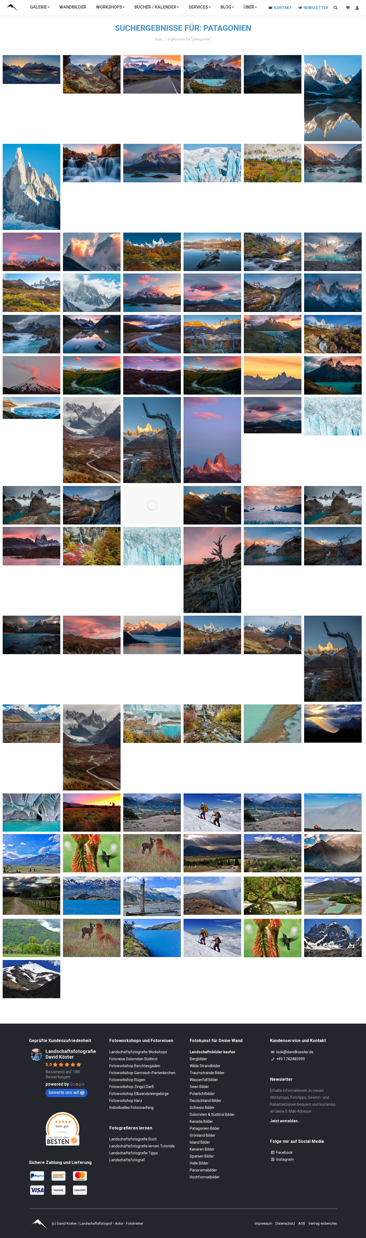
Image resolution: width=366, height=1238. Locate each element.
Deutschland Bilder (205, 1100)
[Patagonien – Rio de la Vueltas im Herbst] (272, 163)
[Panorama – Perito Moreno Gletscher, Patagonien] (31, 408)
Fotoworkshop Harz (125, 1100)
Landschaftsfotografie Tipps (133, 1153)
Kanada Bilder (201, 1121)
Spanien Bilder (202, 1156)
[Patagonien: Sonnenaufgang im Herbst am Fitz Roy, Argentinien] (333, 546)
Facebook (284, 1152)
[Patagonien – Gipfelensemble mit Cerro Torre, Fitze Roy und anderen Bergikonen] (31, 252)
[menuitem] (40, 7)
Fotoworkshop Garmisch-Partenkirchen (142, 1073)
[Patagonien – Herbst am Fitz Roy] (92, 440)
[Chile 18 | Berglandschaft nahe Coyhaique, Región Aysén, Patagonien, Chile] (152, 812)
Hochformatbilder (205, 1177)
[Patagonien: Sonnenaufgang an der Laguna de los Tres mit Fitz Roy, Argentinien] (272, 546)
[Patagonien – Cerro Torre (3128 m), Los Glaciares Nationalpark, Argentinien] (31, 187)
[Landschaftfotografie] (152, 505)
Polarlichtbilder (202, 1094)
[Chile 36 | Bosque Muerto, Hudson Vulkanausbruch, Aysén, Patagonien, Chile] (152, 896)
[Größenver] (31, 505)
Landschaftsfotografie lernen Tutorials (142, 1146)
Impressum (264, 1223)
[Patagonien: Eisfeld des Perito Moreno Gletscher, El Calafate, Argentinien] (272, 505)
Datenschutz (285, 1223)
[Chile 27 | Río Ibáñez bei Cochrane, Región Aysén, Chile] (333, 896)
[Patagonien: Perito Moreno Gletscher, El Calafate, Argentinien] (152, 635)
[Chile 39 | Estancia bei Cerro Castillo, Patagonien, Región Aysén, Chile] (31, 896)
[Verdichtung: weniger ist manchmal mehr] (333, 416)
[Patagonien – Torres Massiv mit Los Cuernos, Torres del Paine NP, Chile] (333, 292)
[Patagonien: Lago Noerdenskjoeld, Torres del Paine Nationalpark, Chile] (31, 635)
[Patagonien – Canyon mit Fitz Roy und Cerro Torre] (92, 375)
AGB (302, 1223)
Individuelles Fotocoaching (131, 1107)
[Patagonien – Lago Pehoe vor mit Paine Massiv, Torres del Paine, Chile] (152, 163)
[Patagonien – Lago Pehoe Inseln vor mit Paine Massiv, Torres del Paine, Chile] (152, 292)
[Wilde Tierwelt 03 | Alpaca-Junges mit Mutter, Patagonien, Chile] (152, 853)
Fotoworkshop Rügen (127, 1080)
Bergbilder (198, 1059)
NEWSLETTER (316, 8)
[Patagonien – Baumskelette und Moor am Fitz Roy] (152, 440)
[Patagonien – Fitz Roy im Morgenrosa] (212, 440)
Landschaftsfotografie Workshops (138, 1052)
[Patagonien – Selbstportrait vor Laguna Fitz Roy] (333, 252)
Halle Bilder (199, 1163)
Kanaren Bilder (202, 1149)
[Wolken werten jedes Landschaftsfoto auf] (272, 415)
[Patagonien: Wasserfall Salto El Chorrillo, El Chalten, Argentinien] (212, 723)
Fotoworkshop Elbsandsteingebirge (139, 1094)
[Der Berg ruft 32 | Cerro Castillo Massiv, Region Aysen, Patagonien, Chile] (333, 938)
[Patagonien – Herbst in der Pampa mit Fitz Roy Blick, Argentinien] (31, 292)
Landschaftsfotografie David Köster (71, 1054)
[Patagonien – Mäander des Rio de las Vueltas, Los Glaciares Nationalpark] (152, 334)
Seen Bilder (199, 1087)
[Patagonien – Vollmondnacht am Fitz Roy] (152, 252)
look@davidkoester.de (294, 1052)
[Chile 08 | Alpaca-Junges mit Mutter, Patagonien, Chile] (92, 938)
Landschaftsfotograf (127, 1160)
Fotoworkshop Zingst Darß (131, 1087)
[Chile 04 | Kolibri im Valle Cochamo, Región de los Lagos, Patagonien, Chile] (272, 938)
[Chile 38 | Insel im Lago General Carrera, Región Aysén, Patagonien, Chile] (92, 896)
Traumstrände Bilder (207, 1073)
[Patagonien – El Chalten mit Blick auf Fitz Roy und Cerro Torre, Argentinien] (152, 74)
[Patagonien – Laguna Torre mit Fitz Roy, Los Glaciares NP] (92, 334)
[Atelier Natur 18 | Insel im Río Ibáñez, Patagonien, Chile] (272, 723)
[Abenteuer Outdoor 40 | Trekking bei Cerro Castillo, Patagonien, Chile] (31, 854)
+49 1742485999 (290, 1059)
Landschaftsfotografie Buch (133, 1139)
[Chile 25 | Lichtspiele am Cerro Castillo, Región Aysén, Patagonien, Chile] (333, 723)
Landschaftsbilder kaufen (212, 1052)
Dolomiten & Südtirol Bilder (212, 1114)
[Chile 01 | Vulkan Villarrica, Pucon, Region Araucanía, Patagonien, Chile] (31, 375)
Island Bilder (200, 1142)
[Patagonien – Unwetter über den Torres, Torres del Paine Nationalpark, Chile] (272, 74)
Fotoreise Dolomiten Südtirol (133, 1059)
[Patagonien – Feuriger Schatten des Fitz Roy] (92, 252)
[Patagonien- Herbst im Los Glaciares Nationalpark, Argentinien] (272, 292)
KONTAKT (283, 8)
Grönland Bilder (202, 1135)
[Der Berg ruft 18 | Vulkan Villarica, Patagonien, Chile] (31, 979)
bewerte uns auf (64, 1092)
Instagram (285, 1159)
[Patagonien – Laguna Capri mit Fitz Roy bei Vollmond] (212, 252)
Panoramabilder (203, 1170)
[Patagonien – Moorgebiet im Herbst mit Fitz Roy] (212, 334)
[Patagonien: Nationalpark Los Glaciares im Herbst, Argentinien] (31, 723)
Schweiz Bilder (202, 1107)
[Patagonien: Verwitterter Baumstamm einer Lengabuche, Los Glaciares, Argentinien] (212, 570)
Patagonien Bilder (205, 1128)
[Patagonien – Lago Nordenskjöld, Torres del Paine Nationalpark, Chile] (212, 74)
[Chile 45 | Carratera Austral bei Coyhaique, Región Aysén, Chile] (212, 853)
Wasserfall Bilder (204, 1080)
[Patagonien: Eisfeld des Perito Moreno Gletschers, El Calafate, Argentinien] (152, 546)
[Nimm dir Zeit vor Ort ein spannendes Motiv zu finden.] (92, 505)
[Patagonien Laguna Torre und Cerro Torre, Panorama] (31, 69)
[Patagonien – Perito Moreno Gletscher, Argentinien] (212, 163)
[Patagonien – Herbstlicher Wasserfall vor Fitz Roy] (272, 252)
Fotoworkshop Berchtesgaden (134, 1066)
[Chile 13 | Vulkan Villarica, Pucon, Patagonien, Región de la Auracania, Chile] (92, 812)
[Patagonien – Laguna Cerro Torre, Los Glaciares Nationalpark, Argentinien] (333, 98)
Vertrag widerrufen (322, 1223)
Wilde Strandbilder (205, 1066)
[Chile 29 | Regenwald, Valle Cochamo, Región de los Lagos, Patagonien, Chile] (272, 896)
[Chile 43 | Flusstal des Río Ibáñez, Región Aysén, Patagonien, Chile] (272, 853)
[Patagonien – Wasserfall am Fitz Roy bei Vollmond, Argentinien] (333, 334)
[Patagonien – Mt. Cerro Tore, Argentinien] (92, 292)
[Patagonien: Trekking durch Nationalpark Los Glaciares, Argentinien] (212, 635)
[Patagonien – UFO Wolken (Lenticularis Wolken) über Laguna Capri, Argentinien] (212, 292)
